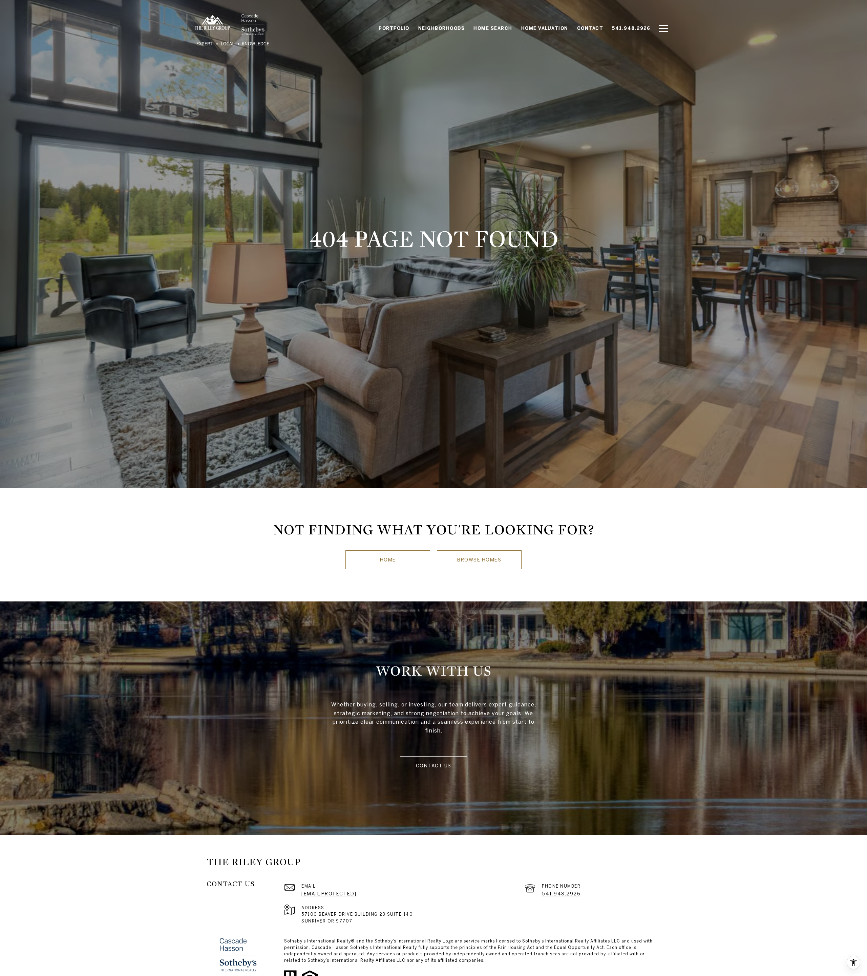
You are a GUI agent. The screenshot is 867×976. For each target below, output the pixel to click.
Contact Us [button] (433, 765)
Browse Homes (479, 560)
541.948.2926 (561, 893)
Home (388, 560)
